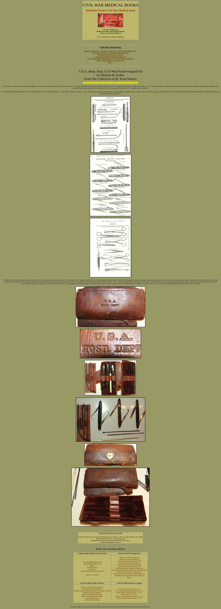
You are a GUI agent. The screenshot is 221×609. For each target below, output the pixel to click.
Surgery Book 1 (126, 594)
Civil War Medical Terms (92, 600)
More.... (110, 62)
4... (140, 589)
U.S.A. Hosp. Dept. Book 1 (127, 589)
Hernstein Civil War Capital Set (129, 557)
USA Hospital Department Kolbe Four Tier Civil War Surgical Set (110, 59)
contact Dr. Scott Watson (130, 83)
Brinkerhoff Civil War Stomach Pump (129, 564)
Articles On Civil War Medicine (92, 589)
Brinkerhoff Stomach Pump (119, 53)
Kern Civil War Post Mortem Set (129, 563)
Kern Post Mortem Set (100, 53)
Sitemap (92, 565)
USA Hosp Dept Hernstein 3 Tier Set (110, 55)
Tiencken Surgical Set (108, 51)
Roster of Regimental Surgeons (92, 594)
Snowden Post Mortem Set (126, 51)
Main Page (92, 569)
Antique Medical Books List (92, 564)
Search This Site (92, 567)
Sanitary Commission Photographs (92, 596)
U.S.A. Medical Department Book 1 (127, 591)
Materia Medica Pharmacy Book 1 (127, 592)
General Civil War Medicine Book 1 (126, 596)
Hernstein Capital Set (91, 51)
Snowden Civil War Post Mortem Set (129, 561)
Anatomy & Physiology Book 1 (127, 598)
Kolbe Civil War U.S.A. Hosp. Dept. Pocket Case (129, 573)
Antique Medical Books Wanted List (92, 571)
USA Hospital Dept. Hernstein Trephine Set (110, 57)
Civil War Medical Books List (92, 562)
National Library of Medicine (92, 592)
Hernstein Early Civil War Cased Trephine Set (129, 575)
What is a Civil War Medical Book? (92, 587)
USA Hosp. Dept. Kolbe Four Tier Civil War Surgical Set (129, 570)
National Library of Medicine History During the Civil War (92, 591)
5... (136, 594)
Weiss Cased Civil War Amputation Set (110, 60)
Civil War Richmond (92, 598)
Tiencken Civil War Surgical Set (129, 559)
